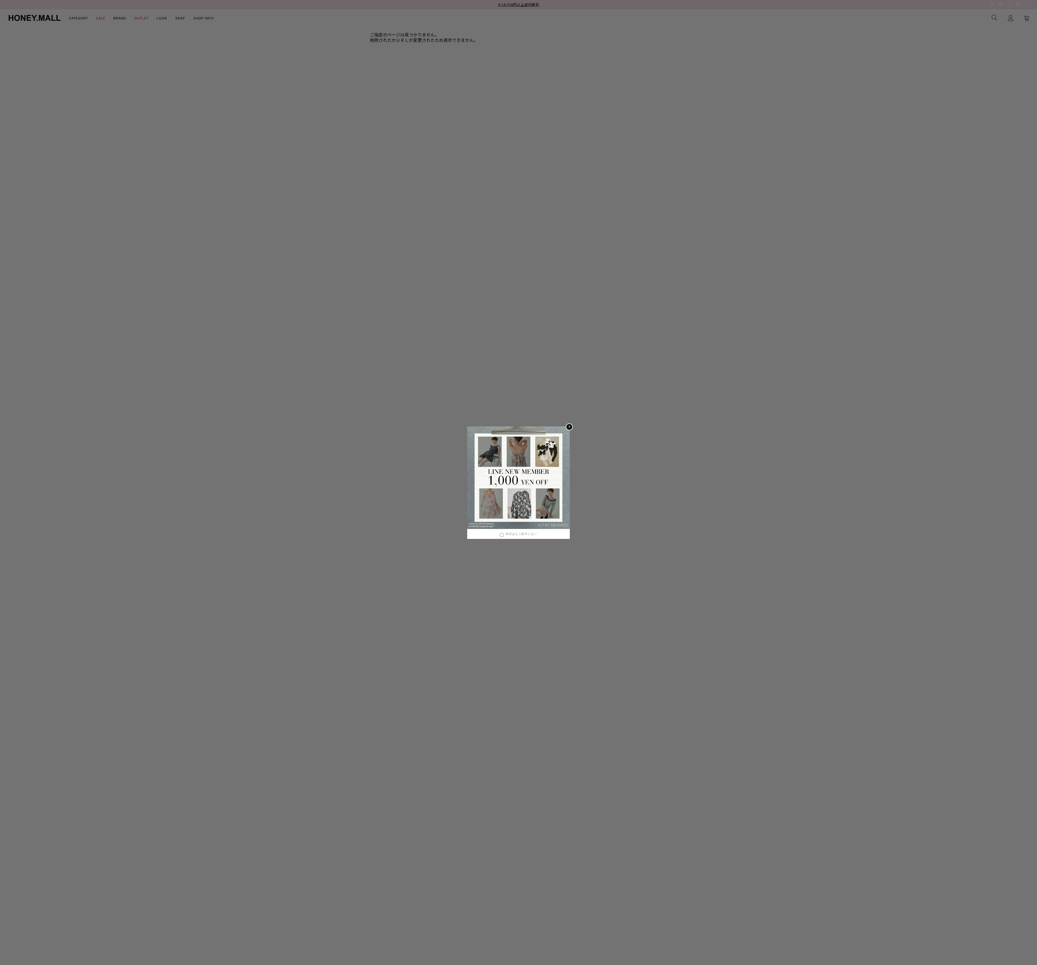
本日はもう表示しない (521, 533)
